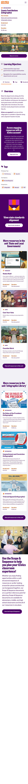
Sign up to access (14, 55)
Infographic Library (6, 20)
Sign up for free (14, 154)
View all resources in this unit (14, 366)
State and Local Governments (9, 18)
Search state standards (14, 225)
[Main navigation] (25, 2)
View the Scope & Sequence (12, 611)
